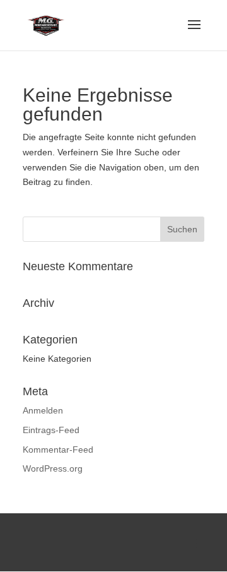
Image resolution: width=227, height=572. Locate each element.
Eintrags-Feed (51, 430)
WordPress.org (53, 468)
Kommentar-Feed (58, 449)
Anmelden (43, 410)
